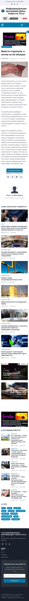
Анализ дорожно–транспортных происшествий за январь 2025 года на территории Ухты (13, 353)
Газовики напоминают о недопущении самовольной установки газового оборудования (14, 253)
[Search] (22, 25)
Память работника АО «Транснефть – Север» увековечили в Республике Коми (19, 466)
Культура (11, 510)
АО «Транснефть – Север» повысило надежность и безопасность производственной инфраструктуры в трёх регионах (19, 439)
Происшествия (6, 46)
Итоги (4, 510)
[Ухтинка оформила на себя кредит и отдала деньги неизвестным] (14, 390)
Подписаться (14, 580)
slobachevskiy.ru (20, 597)
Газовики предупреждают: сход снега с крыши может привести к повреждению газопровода (14, 327)
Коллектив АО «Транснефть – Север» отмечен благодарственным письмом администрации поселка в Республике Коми (18, 480)
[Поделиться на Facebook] (12, 177)
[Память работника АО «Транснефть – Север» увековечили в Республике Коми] (6, 466)
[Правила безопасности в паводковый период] (14, 291)
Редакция (4, 554)
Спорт (16, 516)
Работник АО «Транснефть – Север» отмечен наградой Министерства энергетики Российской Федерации (19, 453)
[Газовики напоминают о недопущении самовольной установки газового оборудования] (14, 241)
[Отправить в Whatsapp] (21, 177)
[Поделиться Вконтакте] (8, 177)
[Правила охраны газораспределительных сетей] (14, 267)
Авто (3, 508)
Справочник (5, 519)
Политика (14, 513)
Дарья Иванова (4, 58)
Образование (20, 510)
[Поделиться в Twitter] (17, 177)
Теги (2, 552)
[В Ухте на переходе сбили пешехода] (14, 371)
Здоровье (17, 508)
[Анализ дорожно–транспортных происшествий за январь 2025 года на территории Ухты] (14, 341)
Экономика (15, 519)
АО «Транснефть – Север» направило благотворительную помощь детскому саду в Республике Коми (19, 495)
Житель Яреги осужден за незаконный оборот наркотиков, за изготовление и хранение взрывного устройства (14, 228)
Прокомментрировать (14, 170)
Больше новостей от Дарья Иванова (14, 198)
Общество (14, 433)
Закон (3, 224)
